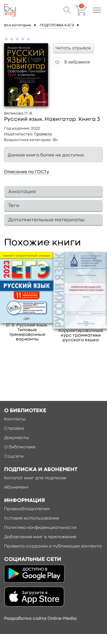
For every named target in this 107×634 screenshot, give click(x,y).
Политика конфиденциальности (40, 528)
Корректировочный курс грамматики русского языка (80, 335)
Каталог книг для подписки (35, 478)
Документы (16, 438)
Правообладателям (27, 509)
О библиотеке (19, 447)
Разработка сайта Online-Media (40, 619)
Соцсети (14, 456)
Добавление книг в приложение (40, 537)
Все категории (17, 25)
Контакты (15, 419)
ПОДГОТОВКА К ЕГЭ (57, 25)
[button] (97, 10)
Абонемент (16, 487)
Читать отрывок (73, 48)
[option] (27, 297)
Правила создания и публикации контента (53, 546)
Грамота (43, 134)
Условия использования (31, 518)
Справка (14, 429)
